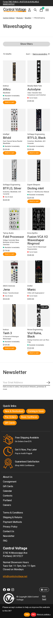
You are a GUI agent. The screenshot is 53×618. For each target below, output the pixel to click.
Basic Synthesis (29, 417)
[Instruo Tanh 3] (14, 315)
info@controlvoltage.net (15, 576)
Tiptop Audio (8, 233)
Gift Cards (10, 423)
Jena (6, 289)
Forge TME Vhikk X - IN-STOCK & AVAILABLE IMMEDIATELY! (21, 3)
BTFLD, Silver (12, 188)
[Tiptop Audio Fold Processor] (14, 219)
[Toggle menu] (47, 10)
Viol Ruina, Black (34, 335)
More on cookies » (43, 614)
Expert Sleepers (33, 184)
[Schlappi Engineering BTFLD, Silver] (14, 170)
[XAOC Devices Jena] (14, 271)
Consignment (9, 481)
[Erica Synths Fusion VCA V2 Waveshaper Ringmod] (38, 219)
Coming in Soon (36, 411)
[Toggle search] (35, 10)
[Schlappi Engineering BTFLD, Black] (38, 120)
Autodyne (34, 89)
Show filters (26, 44)
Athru (6, 89)
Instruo (6, 86)
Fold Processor (13, 237)
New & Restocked (14, 411)
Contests (7, 496)
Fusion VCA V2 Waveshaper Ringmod (37, 240)
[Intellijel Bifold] (14, 120)
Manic (31, 289)
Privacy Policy (10, 527)
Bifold (7, 138)
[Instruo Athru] (14, 71)
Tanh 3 (7, 333)
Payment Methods (12, 522)
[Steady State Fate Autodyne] (38, 71)
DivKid (29, 286)
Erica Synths (32, 233)
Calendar (7, 491)
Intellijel (6, 134)
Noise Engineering (35, 329)
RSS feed (44, 598)
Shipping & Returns (12, 517)
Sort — (29, 54)
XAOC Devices (9, 286)
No (33, 614)
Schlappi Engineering (36, 134)
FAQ (5, 541)
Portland (7, 500)
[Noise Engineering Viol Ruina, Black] (38, 315)
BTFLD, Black (36, 138)
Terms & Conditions (13, 512)
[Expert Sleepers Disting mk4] (38, 170)
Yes (27, 614)
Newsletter (8, 536)
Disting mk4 (35, 188)
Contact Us (8, 531)
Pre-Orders (10, 417)
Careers (7, 505)
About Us (7, 477)
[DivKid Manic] (38, 271)
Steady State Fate (34, 86)
